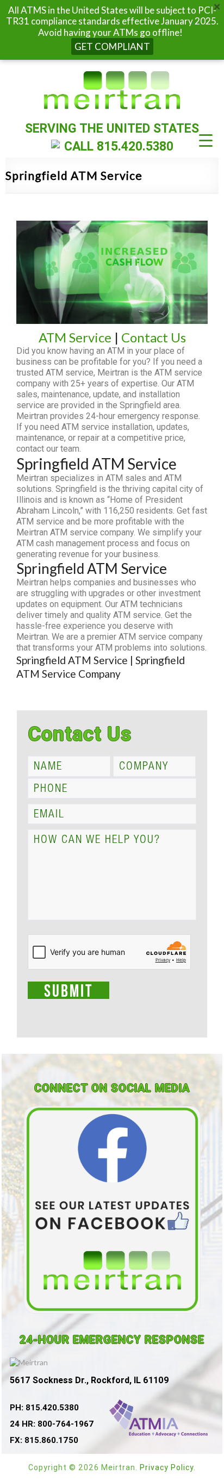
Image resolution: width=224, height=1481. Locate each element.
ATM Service (75, 337)
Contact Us (153, 337)
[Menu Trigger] (205, 139)
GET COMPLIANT (112, 46)
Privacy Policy (167, 1467)
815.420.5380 (135, 146)
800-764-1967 (66, 1423)
